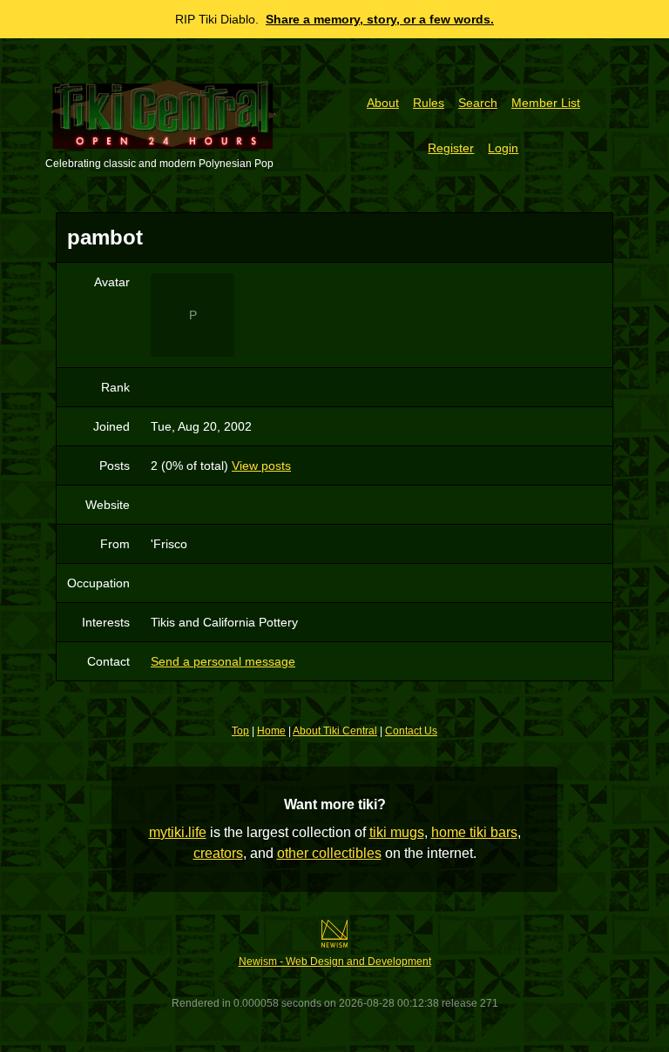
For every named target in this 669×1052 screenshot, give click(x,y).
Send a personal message (223, 661)
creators (218, 853)
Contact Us (411, 731)
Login (503, 148)
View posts (261, 465)
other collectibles (329, 853)
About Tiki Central (335, 731)
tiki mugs (396, 832)
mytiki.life (177, 832)
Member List (545, 103)
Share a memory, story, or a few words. (380, 19)
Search (477, 103)
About (383, 103)
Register (451, 148)
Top (240, 731)
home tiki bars (474, 832)
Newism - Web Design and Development (335, 961)
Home (271, 731)
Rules (428, 103)
